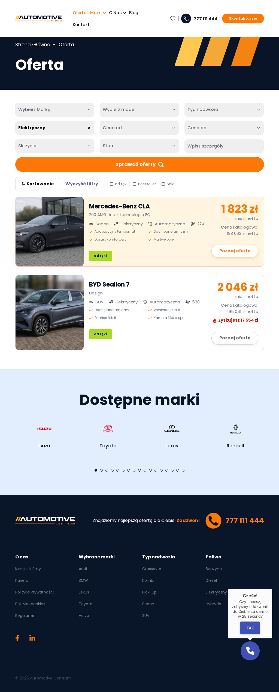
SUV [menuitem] (145, 615)
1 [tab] (96, 470)
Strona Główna (32, 44)
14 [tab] (166, 470)
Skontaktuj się (243, 18)
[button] (250, 650)
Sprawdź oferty (136, 164)
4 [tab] (112, 470)
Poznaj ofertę (234, 251)
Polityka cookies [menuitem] (30, 604)
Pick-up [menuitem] (149, 592)
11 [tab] (150, 470)
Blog (133, 13)
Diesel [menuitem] (211, 580)
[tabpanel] (44, 433)
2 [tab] (101, 470)
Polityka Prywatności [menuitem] (34, 592)
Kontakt (81, 24)
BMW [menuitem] (83, 580)
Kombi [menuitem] (148, 580)
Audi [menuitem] (83, 568)
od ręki (121, 184)
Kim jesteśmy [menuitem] (28, 568)
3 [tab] (106, 470)
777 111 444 (205, 19)
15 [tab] (172, 470)
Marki (96, 13)
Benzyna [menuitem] (214, 568)
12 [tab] (155, 470)
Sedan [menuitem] (148, 604)
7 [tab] (128, 470)
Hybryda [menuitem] (213, 604)
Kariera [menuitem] (21, 580)
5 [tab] (117, 470)
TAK (250, 628)
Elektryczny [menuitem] (216, 592)
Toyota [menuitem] (85, 604)
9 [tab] (139, 470)
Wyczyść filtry (81, 184)
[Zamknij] (272, 589)
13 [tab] (161, 470)
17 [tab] (183, 470)
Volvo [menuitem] (84, 615)
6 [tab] (123, 470)
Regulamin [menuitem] (25, 615)
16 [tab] (177, 470)
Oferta (80, 13)
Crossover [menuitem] (151, 568)
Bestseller (147, 184)
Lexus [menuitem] (84, 592)
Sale (171, 184)
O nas (115, 13)
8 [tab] (134, 470)
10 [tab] (145, 470)
